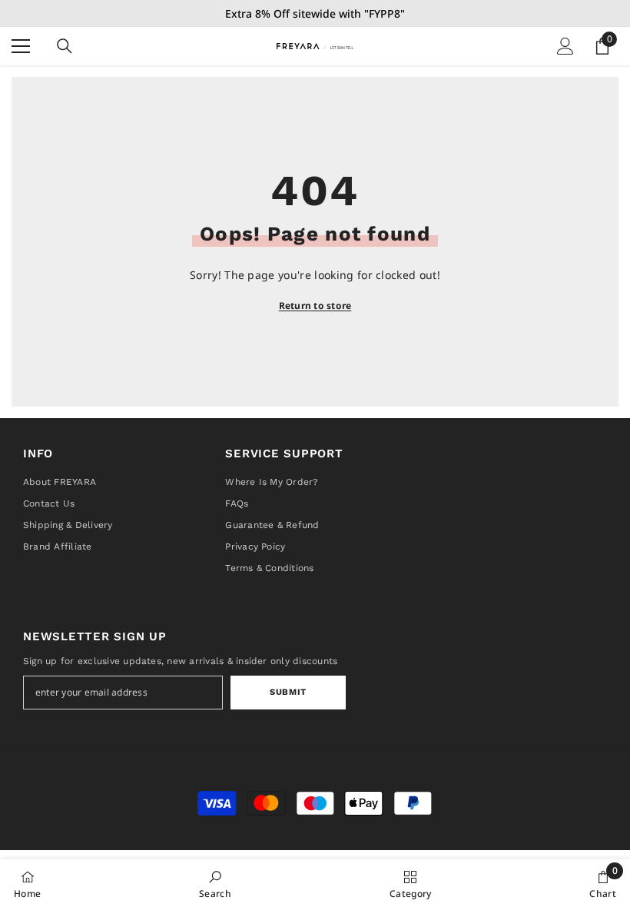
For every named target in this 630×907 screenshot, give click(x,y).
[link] (215, 883)
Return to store (315, 305)
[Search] (64, 46)
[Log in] (565, 46)
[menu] (21, 46)
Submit (288, 692)
